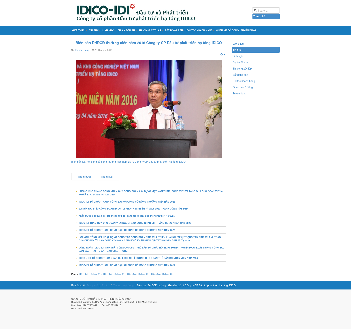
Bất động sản (174, 30)
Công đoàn (84, 273)
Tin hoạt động (96, 273)
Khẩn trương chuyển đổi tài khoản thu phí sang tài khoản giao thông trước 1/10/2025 (127, 215)
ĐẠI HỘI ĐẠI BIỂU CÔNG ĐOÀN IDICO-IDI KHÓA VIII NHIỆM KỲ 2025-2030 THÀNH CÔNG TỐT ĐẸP (133, 208)
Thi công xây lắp (150, 30)
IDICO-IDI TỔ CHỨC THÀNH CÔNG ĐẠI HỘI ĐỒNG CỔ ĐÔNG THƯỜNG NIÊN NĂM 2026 (127, 201)
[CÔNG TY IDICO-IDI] (144, 13)
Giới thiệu (78, 30)
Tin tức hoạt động (123, 285)
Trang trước (84, 176)
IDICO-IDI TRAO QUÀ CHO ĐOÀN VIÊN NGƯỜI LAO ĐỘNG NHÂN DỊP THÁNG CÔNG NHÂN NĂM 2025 (135, 223)
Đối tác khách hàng (199, 30)
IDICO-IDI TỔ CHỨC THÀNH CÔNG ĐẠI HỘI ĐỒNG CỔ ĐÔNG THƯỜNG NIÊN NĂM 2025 (127, 230)
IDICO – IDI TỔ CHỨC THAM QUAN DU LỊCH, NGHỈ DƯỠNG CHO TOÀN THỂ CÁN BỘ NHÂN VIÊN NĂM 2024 (138, 258)
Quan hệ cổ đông (227, 30)
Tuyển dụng (248, 30)
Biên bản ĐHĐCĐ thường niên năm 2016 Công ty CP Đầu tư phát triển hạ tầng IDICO (149, 42)
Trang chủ (259, 16)
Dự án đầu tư (126, 30)
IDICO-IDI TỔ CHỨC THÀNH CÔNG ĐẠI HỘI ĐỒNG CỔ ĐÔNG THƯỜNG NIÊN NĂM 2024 (127, 265)
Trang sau (107, 176)
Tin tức (94, 30)
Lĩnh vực (108, 30)
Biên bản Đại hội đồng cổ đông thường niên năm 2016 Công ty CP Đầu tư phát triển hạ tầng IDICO (128, 161)
